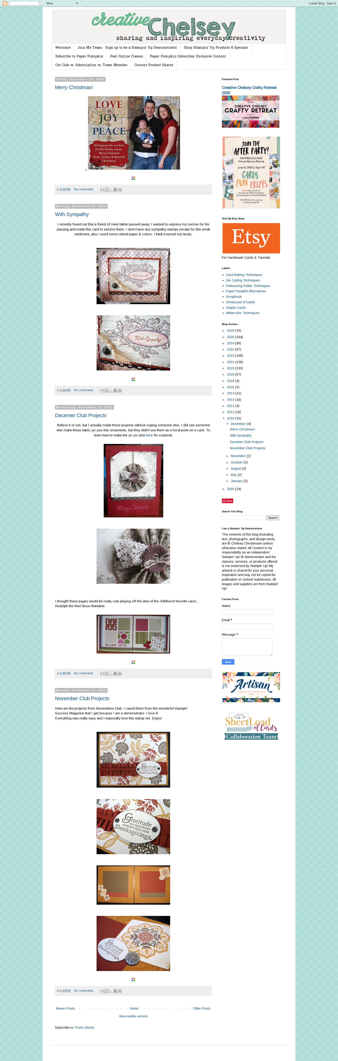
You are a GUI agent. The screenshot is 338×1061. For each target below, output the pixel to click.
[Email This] (102, 189)
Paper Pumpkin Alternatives (246, 291)
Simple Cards (236, 307)
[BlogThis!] (106, 189)
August (236, 468)
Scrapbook (234, 296)
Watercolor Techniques (243, 313)
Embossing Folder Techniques (248, 286)
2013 (231, 399)
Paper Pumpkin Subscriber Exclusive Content (188, 56)
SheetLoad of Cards (240, 302)
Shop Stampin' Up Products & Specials (216, 47)
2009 (231, 489)
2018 (231, 381)
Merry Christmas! (74, 87)
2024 (231, 343)
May (234, 475)
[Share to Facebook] (115, 189)
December (239, 424)
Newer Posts (65, 1008)
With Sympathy (72, 214)
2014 (231, 393)
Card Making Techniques (244, 275)
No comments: (84, 189)
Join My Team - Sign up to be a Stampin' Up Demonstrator (127, 47)
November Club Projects (82, 698)
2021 (231, 362)
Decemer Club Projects (80, 415)
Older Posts (202, 1008)
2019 (231, 374)
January (237, 481)
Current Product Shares (154, 65)
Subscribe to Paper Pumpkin (79, 56)
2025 (231, 337)
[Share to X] (111, 189)
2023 (231, 349)
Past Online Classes (126, 56)
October (237, 462)
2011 (231, 412)
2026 (231, 330)
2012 (231, 406)
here (150, 435)
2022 (231, 355)
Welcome (63, 47)
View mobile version (133, 1016)
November (239, 456)
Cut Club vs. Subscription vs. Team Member (91, 65)
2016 (231, 387)
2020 (231, 368)
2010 (231, 418)
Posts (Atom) (84, 1027)
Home (134, 1008)
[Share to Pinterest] (119, 189)
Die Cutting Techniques (243, 280)
